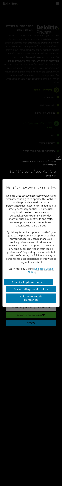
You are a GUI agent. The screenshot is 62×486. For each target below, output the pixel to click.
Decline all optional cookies (31, 289)
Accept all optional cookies (28, 282)
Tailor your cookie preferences (31, 298)
